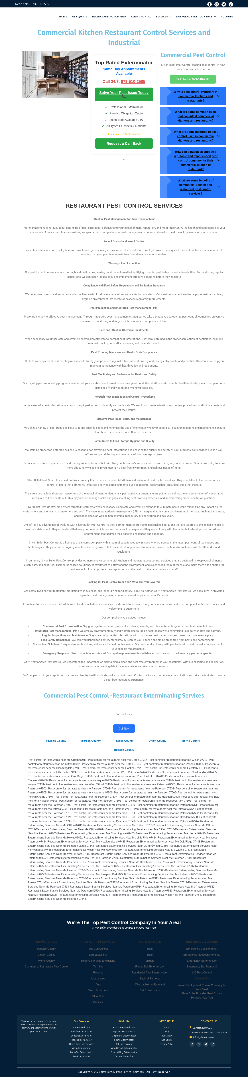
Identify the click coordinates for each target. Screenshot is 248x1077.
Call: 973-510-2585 (199, 1032)
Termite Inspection (124, 1056)
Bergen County (46, 954)
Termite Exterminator (81, 1031)
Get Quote (79, 16)
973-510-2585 (40, 4)
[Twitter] (223, 4)
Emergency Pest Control (194, 16)
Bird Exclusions (98, 954)
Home (63, 16)
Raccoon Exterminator (124, 1027)
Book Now (166, 1035)
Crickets (98, 1002)
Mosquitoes (98, 978)
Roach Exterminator (82, 1039)
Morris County (46, 960)
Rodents (98, 972)
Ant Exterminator (81, 1027)
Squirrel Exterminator (124, 1031)
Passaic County (46, 948)
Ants (98, 984)
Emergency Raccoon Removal (201, 954)
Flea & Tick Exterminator (149, 966)
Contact (166, 1027)
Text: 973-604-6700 (218, 1032)
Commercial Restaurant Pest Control (46, 966)
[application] (169, 16)
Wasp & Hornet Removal (150, 984)
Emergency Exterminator (202, 960)
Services (162, 16)
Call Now (124, 728)
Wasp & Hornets (98, 990)
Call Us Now (222, 1055)
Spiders (150, 960)
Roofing (227, 16)
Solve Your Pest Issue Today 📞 (124, 94)
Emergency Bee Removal (201, 948)
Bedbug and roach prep (109, 16)
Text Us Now (222, 1067)
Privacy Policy (166, 1044)
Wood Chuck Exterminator (124, 1048)
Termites (98, 966)
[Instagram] (216, 4)
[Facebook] (209, 4)
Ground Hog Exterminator (124, 1052)
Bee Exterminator (81, 1056)
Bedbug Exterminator (81, 1035)
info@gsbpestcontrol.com (206, 1037)
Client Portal (141, 16)
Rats (150, 948)
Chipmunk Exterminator (124, 1035)
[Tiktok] (231, 4)
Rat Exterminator (150, 990)
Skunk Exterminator (124, 1039)
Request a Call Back (124, 144)
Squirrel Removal (150, 978)
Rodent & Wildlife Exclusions (98, 960)
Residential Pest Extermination (150, 972)
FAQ (166, 1031)
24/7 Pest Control (201, 972)
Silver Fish (98, 996)
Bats (150, 954)
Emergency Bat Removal (202, 966)
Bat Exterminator (124, 1044)
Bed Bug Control (98, 948)
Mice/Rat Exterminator (81, 1052)
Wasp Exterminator (81, 1048)
